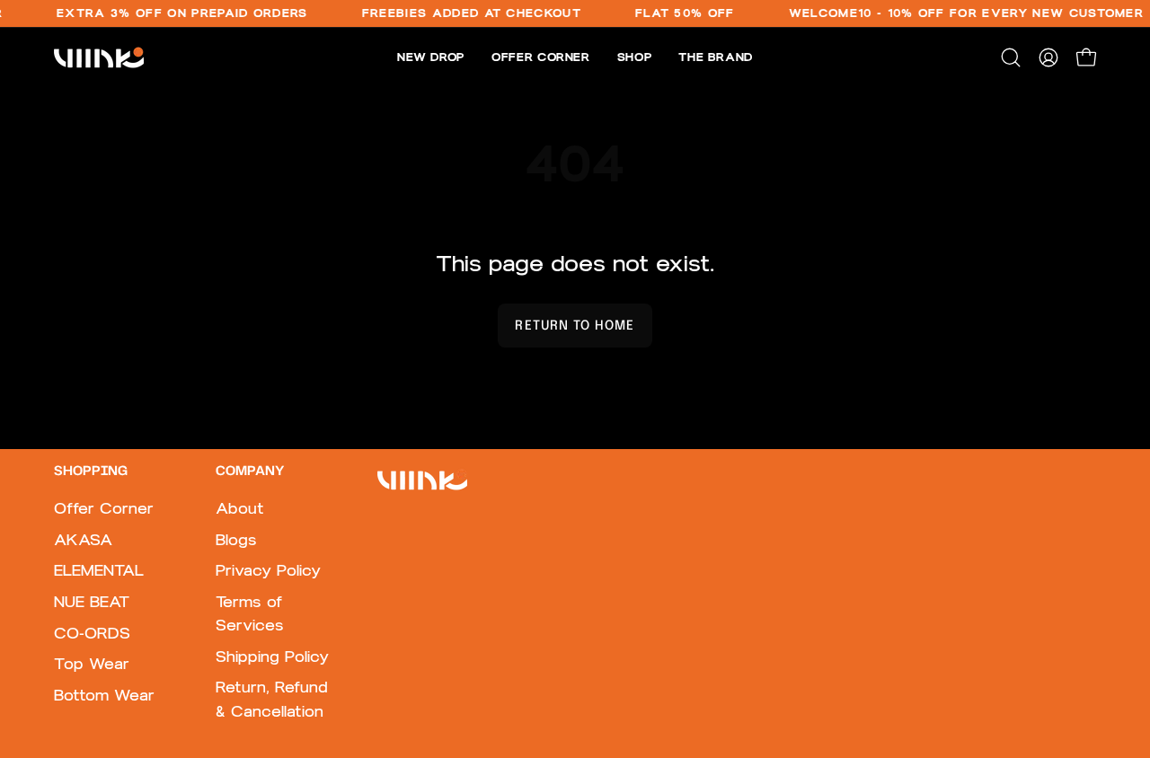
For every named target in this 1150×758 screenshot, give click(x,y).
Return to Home (574, 326)
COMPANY (250, 471)
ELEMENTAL (99, 571)
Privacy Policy (268, 571)
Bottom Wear (104, 695)
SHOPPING (91, 471)
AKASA (83, 540)
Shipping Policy (272, 656)
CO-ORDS (92, 633)
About (240, 508)
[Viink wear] (99, 57)
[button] (1011, 57)
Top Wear (91, 665)
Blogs (236, 540)
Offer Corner (104, 508)
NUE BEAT (91, 602)
